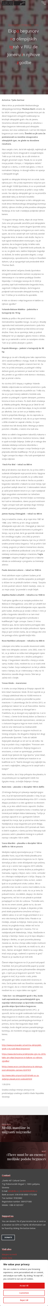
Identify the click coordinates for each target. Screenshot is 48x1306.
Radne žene (7, 1258)
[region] (24, 1283)
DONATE (8, 1237)
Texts (36, 25)
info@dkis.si (13, 1191)
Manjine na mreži (9, 1254)
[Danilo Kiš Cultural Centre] (13, 3)
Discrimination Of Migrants (20, 25)
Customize (24, 1293)
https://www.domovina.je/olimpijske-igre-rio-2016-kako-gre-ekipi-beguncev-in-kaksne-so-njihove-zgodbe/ (24, 1057)
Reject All (24, 1300)
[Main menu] (43, 3)
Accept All (24, 1285)
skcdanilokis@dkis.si (28, 1191)
